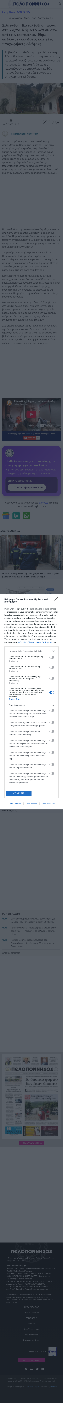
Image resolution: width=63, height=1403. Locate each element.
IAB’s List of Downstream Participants (35, 642)
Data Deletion (15, 803)
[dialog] (31, 701)
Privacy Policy (48, 803)
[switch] (51, 657)
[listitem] (31, 651)
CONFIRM (18, 793)
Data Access (31, 803)
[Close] (57, 599)
